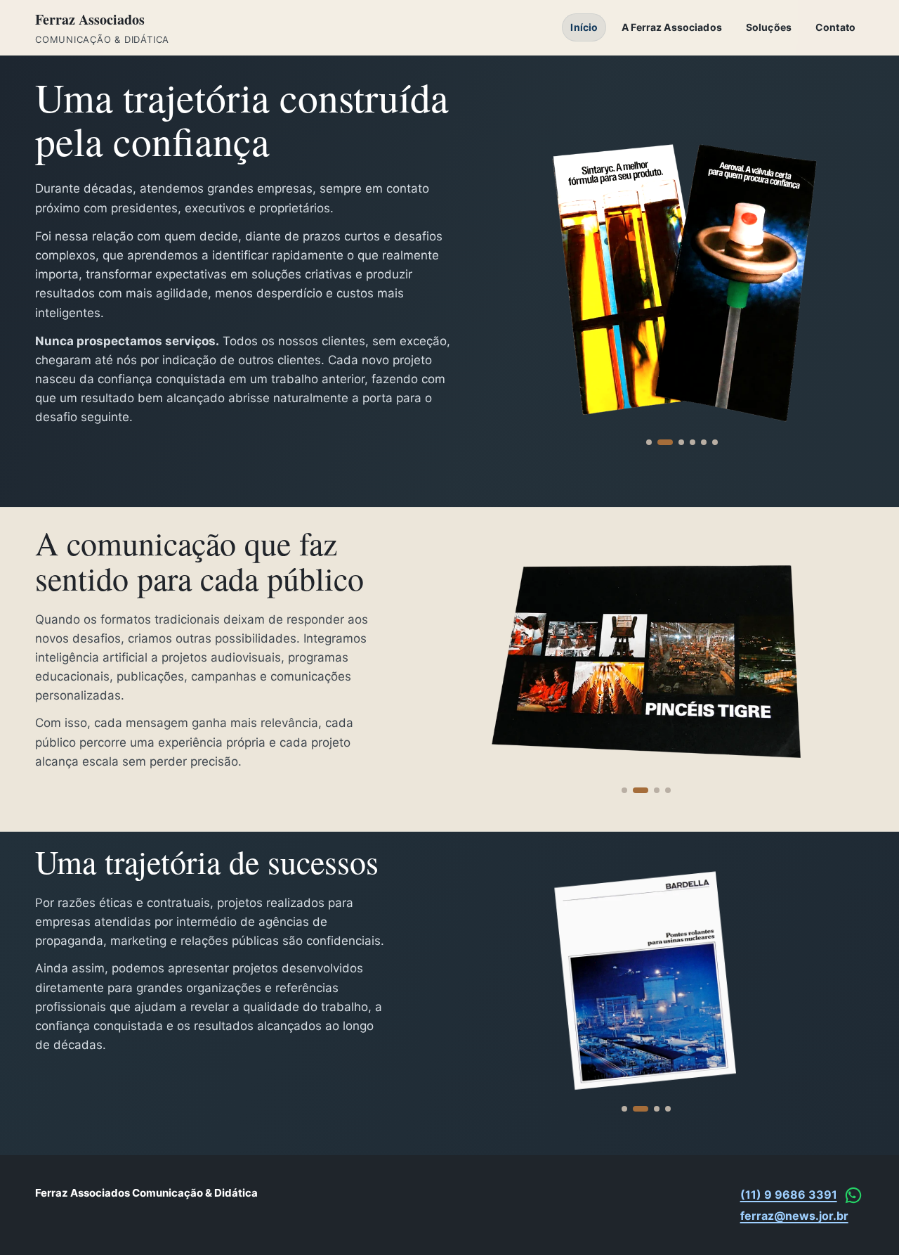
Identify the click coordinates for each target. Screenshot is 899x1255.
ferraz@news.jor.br (794, 1216)
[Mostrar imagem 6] (715, 442)
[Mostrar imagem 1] (649, 442)
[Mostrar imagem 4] (692, 442)
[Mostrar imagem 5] (704, 442)
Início (584, 27)
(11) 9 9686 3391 (788, 1195)
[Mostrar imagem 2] (665, 442)
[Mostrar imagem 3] (681, 442)
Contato (835, 27)
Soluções (769, 27)
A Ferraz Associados (672, 27)
